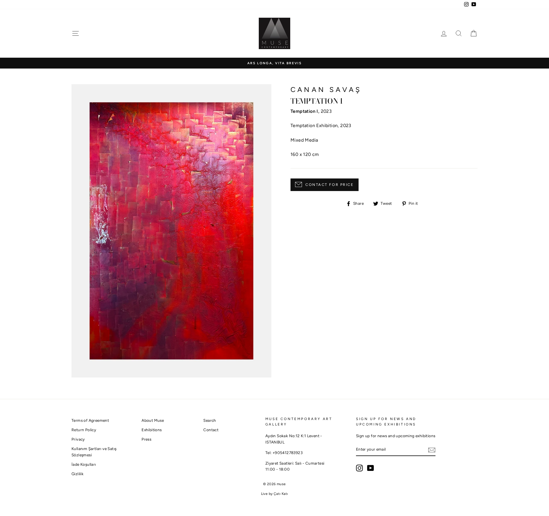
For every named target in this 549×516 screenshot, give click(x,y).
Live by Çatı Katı (274, 494)
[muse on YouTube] (370, 468)
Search (209, 420)
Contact (210, 429)
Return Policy (83, 429)
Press (146, 439)
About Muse (153, 420)
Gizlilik (77, 473)
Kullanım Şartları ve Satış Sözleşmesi (93, 451)
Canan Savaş (326, 89)
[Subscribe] (431, 449)
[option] (274, 63)
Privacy (78, 439)
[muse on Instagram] (359, 468)
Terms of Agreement (90, 420)
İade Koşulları (83, 464)
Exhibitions (152, 429)
